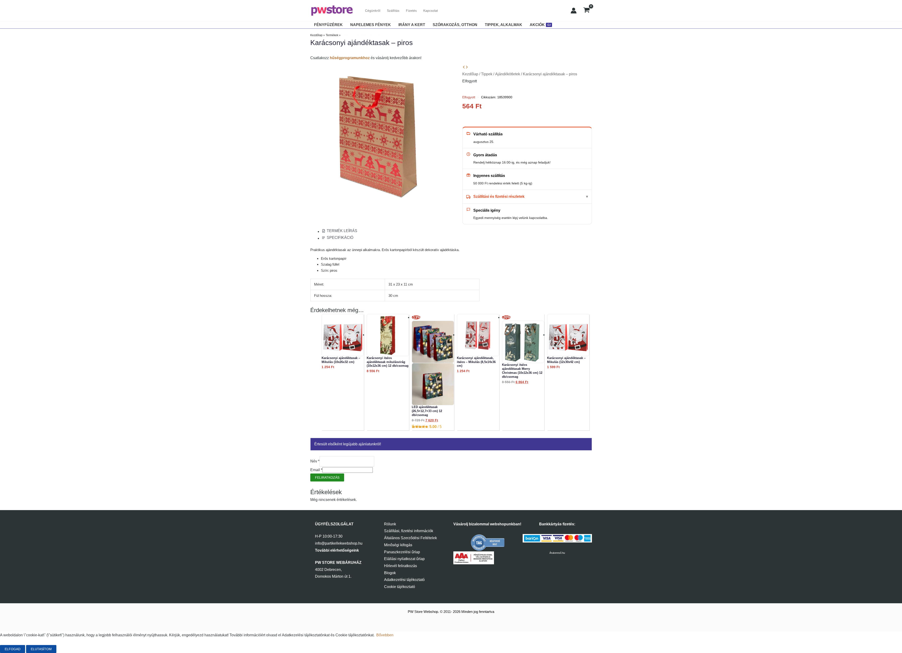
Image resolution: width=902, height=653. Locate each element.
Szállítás (393, 10)
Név (314, 461)
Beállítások (73, 649)
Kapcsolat (430, 10)
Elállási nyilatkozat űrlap (404, 559)
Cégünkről (372, 10)
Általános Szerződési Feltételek (410, 538)
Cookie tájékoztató (399, 587)
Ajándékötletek (507, 74)
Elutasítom (41, 649)
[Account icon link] (574, 11)
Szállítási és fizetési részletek (499, 197)
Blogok (390, 573)
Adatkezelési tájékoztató (404, 580)
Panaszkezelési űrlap (402, 552)
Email (316, 470)
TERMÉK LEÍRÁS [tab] (342, 231)
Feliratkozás (327, 477)
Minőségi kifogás (398, 545)
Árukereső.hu (557, 552)
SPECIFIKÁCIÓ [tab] (340, 238)
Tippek (486, 74)
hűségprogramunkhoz (350, 58)
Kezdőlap (470, 74)
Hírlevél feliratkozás (400, 566)
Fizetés (411, 10)
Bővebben (384, 635)
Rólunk (390, 524)
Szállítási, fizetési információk (408, 531)
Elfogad (12, 649)
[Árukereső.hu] (487, 543)
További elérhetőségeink (337, 550)
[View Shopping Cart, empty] (586, 10)
